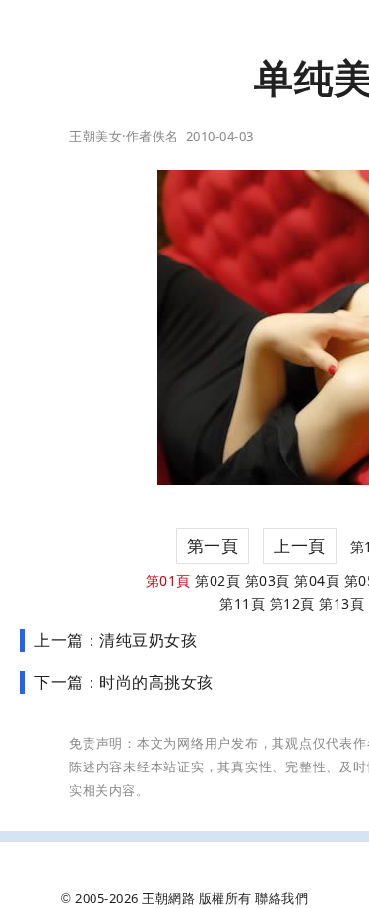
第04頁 (316, 580)
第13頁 (341, 604)
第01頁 (168, 580)
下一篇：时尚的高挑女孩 (124, 682)
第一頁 (213, 546)
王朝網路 (168, 898)
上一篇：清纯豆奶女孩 (115, 640)
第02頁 (217, 580)
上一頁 (300, 546)
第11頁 (242, 604)
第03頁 (267, 580)
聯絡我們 (281, 898)
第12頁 (292, 604)
